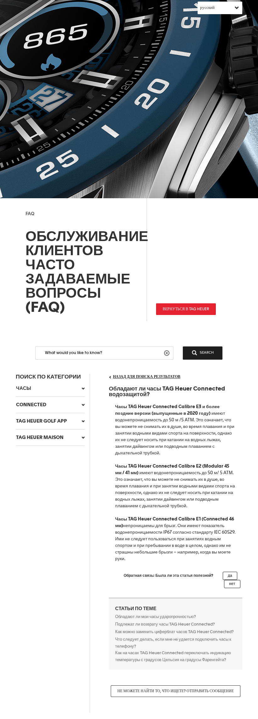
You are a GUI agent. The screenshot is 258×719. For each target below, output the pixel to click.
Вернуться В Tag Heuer (186, 309)
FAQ (29, 214)
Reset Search (167, 352)
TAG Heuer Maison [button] (40, 437)
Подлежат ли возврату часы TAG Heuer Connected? (165, 624)
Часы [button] (23, 388)
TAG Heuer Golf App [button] (41, 421)
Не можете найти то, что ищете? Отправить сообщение (175, 691)
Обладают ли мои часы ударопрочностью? (156, 617)
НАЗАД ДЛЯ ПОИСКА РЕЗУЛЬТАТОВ (146, 377)
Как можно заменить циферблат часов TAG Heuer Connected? (174, 632)
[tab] (50, 388)
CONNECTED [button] (31, 404)
